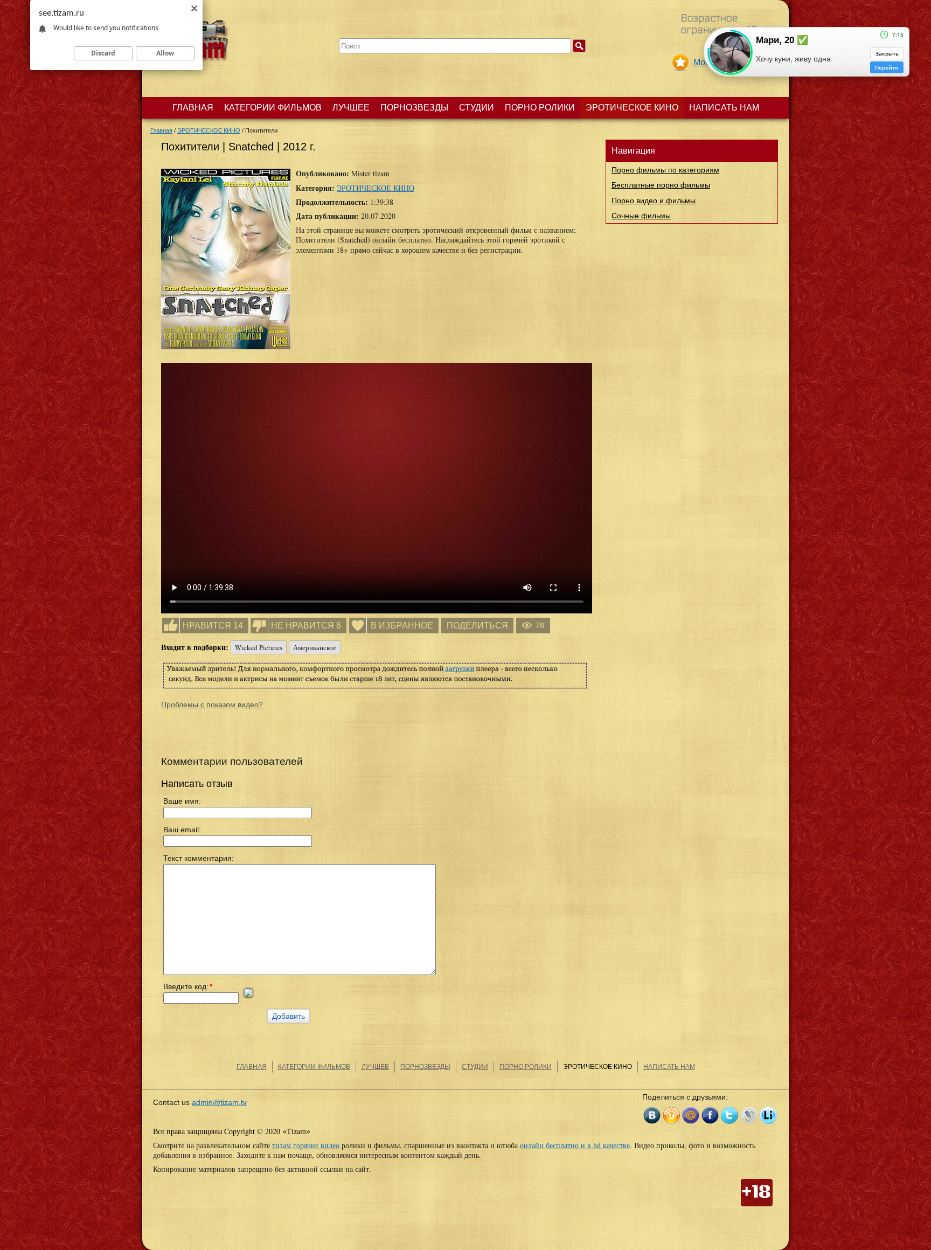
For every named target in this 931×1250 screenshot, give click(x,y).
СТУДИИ (476, 107)
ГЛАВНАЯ (192, 107)
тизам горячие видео (305, 1145)
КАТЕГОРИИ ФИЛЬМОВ (273, 107)
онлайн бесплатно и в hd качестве (575, 1145)
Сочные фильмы (641, 215)
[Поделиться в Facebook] (710, 1115)
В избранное (402, 625)
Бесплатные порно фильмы (661, 185)
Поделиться (477, 625)
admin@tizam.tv (219, 1102)
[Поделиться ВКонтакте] (652, 1115)
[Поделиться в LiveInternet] (768, 1115)
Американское (314, 647)
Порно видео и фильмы (654, 200)
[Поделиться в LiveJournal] (749, 1115)
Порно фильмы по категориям (665, 169)
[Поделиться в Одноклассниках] (671, 1115)
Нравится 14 (213, 625)
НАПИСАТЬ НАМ (724, 107)
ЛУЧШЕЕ (351, 107)
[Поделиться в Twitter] (729, 1115)
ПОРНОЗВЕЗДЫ (414, 107)
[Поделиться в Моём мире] (690, 1115)
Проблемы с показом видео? (212, 704)
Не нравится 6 (306, 625)
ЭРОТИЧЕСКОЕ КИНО (632, 107)
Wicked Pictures (258, 647)
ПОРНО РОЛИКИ (540, 107)
